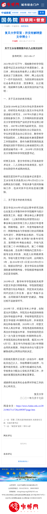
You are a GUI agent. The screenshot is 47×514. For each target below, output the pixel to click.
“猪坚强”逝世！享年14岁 (21, 426)
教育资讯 (24, 26)
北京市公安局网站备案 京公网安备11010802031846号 (23, 498)
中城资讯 (15, 26)
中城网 (7, 26)
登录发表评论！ (23, 461)
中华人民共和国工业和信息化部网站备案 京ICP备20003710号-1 (23, 495)
